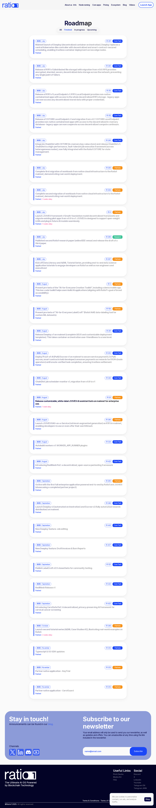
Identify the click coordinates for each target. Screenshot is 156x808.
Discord (137, 774)
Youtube (137, 782)
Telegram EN (139, 785)
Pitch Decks (118, 774)
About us (68, 5)
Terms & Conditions (91, 801)
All (60, 30)
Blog (125, 5)
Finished (68, 30)
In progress (79, 30)
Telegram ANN (140, 788)
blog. (50, 724)
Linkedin (137, 780)
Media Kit (117, 777)
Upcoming (92, 30)
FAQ (115, 780)
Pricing (106, 5)
